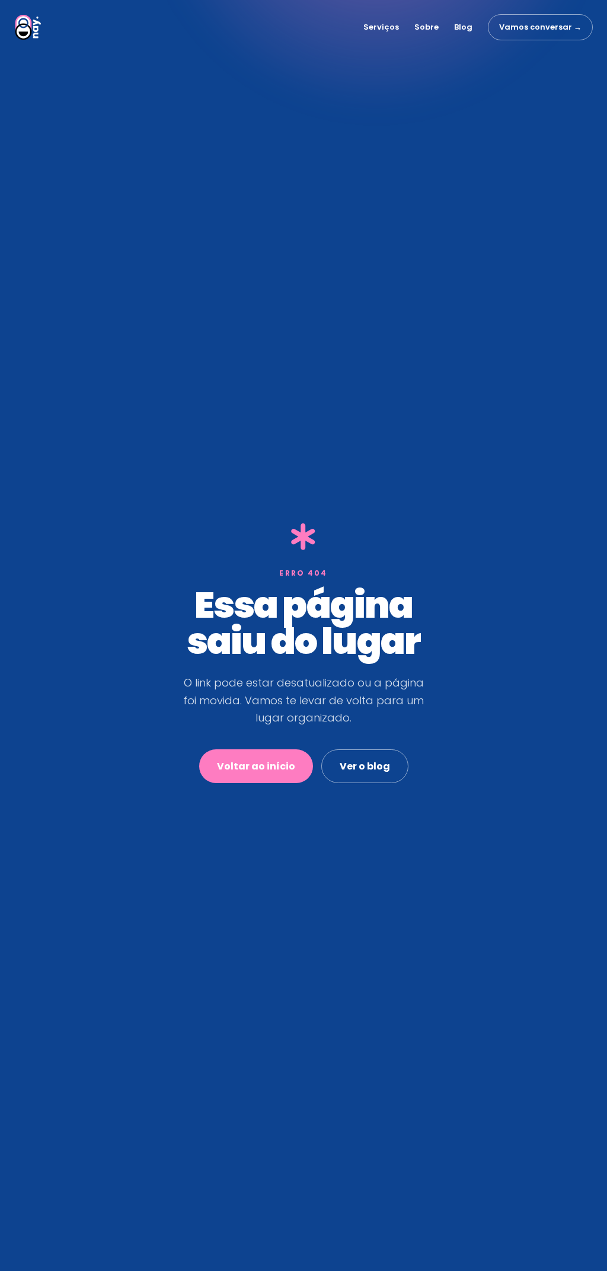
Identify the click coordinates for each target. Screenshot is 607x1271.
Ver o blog (365, 766)
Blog (463, 27)
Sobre (426, 27)
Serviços (381, 27)
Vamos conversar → (540, 27)
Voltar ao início (256, 766)
